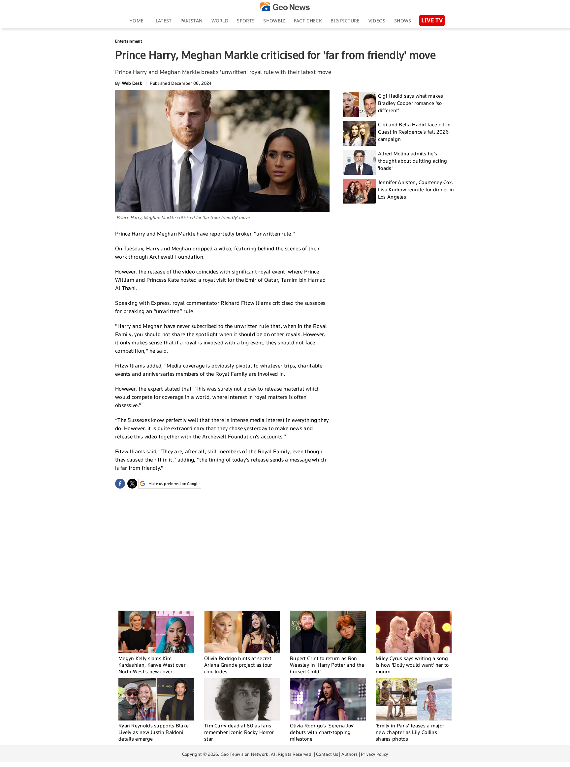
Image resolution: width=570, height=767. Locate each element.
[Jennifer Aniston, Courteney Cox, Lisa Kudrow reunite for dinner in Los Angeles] (359, 191)
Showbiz (274, 20)
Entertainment (128, 41)
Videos (377, 20)
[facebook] (120, 484)
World (220, 20)
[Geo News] (285, 6)
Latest (164, 20)
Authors (349, 754)
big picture (345, 20)
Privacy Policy (374, 754)
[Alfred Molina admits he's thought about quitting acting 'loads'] (359, 162)
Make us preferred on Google (174, 483)
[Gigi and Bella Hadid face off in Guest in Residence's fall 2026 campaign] (359, 133)
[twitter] (132, 484)
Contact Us (327, 754)
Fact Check (308, 20)
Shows (402, 20)
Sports (246, 20)
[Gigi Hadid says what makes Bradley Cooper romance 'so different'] (359, 104)
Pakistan (191, 20)
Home (136, 20)
